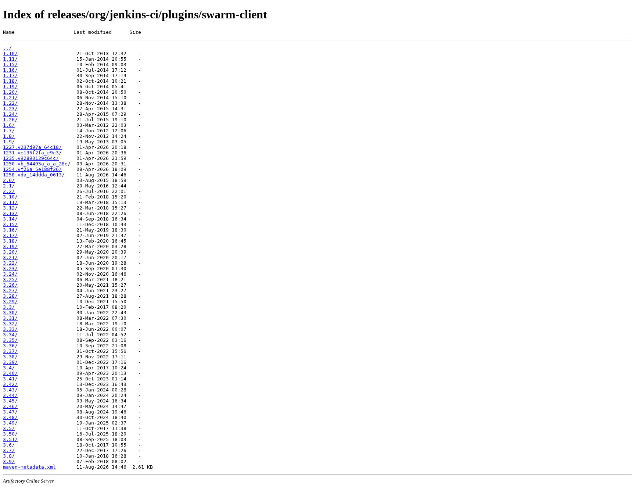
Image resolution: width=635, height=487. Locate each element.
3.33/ (10, 329)
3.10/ (10, 197)
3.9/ (9, 461)
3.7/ (9, 450)
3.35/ (10, 340)
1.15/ (10, 64)
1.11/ (10, 59)
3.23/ (10, 268)
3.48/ (10, 417)
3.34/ (10, 334)
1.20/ (10, 92)
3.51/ (10, 439)
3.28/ (10, 296)
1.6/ (9, 125)
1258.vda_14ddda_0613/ (34, 175)
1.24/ (10, 114)
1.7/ (9, 130)
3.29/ (10, 301)
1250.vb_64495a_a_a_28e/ (37, 163)
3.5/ (9, 428)
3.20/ (10, 252)
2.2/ (9, 191)
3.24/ (10, 274)
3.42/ (10, 384)
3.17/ (10, 235)
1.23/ (10, 108)
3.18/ (10, 241)
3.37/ (10, 351)
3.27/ (10, 290)
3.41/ (10, 379)
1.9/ (9, 141)
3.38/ (10, 356)
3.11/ (10, 202)
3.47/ (10, 412)
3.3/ (9, 307)
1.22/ (10, 103)
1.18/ (10, 81)
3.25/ (10, 279)
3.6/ (9, 445)
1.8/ (9, 136)
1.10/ (10, 53)
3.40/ (10, 373)
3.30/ (10, 312)
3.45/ (10, 401)
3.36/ (10, 345)
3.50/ (10, 434)
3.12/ (10, 208)
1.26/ (10, 119)
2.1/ (9, 186)
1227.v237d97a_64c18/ (32, 147)
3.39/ (10, 362)
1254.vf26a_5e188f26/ (32, 169)
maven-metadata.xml (29, 467)
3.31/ (10, 318)
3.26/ (10, 285)
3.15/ (10, 224)
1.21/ (10, 97)
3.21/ (10, 257)
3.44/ (10, 395)
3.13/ (10, 213)
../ (7, 48)
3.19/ (10, 246)
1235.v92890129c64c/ (31, 158)
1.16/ (10, 70)
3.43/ (10, 390)
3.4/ (9, 367)
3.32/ (10, 323)
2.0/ (9, 180)
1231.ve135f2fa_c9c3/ (32, 152)
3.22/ (10, 263)
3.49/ (10, 423)
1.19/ (10, 86)
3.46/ (10, 406)
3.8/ (9, 456)
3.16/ (10, 230)
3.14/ (10, 219)
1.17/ (10, 75)
